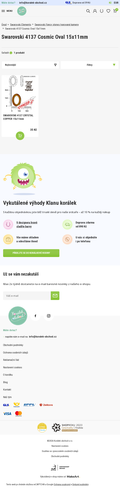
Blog (5, 382)
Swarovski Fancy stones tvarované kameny (57, 24)
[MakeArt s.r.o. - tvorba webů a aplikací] (73, 476)
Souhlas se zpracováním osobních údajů (60, 451)
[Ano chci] (55, 295)
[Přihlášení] (95, 11)
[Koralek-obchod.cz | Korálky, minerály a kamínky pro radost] (21, 11)
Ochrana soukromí (62, 484)
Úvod (4, 24)
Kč (110, 2)
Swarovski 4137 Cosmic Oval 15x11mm (25, 28)
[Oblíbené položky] (108, 11)
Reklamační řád (11, 359)
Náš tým (7, 397)
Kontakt (7, 389)
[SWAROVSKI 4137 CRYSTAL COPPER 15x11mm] (20, 93)
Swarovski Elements (20, 24)
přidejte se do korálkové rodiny (31, 253)
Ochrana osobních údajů (15, 352)
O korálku (8, 374)
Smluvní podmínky (80, 484)
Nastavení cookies (12, 367)
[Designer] (101, 11)
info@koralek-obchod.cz (33, 2)
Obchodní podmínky (13, 345)
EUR (116, 2)
